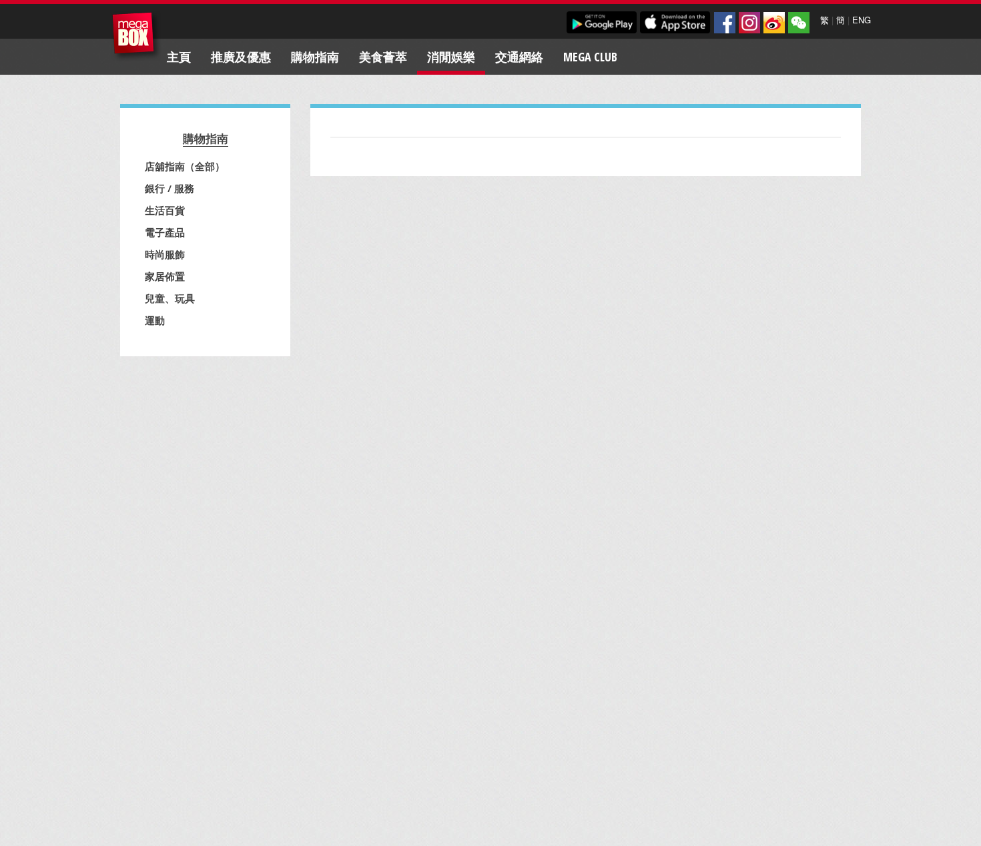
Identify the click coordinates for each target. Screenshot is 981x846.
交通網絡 (519, 57)
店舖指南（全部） (185, 166)
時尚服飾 (165, 254)
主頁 (179, 57)
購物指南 (315, 57)
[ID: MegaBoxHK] (798, 22)
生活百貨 (165, 210)
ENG (861, 19)
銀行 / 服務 (169, 188)
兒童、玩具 (170, 298)
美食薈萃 (383, 57)
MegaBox (136, 36)
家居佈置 (165, 276)
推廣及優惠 (241, 57)
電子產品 (165, 232)
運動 (155, 320)
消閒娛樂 (451, 57)
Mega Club (590, 57)
